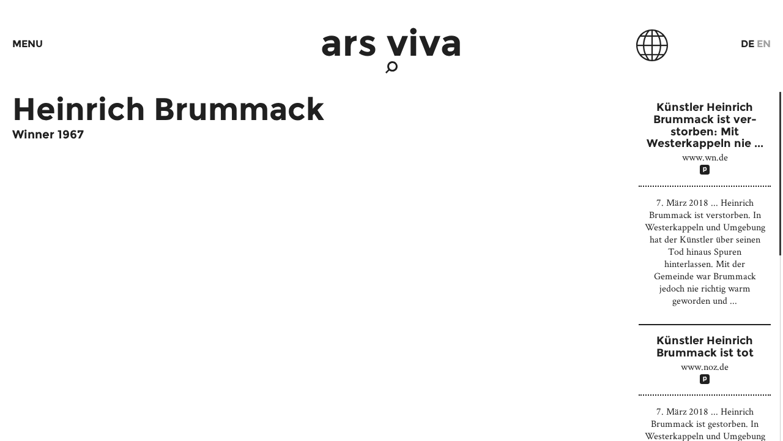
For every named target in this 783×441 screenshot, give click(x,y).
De (747, 44)
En (764, 44)
